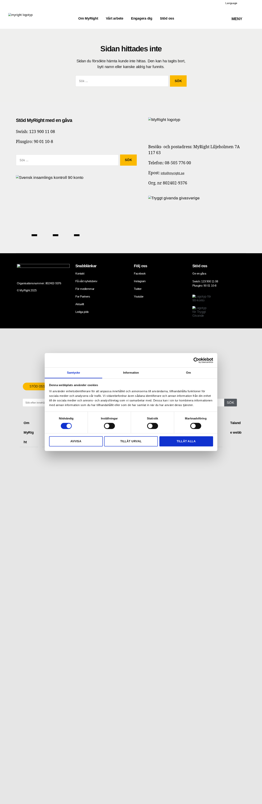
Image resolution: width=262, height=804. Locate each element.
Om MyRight (88, 18)
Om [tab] (188, 372)
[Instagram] (69, 226)
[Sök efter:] (121, 81)
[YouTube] (87, 226)
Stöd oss (167, 18)
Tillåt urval (131, 441)
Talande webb (235, 427)
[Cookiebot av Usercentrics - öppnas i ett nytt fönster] (196, 360)
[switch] (109, 426)
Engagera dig (141, 18)
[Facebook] (26, 226)
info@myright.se (172, 173)
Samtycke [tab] (73, 372)
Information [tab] (131, 372)
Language (231, 3)
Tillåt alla (186, 441)
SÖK (230, 402)
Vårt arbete (114, 18)
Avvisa (76, 441)
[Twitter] (47, 226)
